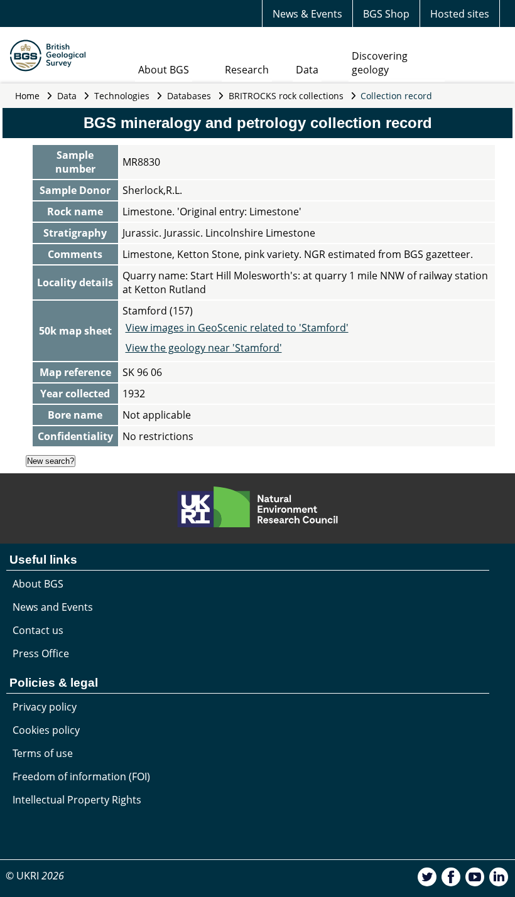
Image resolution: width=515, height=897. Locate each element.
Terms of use (43, 753)
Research (247, 70)
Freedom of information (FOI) (81, 776)
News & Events (307, 14)
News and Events (53, 607)
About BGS (163, 70)
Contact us (38, 630)
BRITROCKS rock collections (286, 96)
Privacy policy (45, 707)
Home (27, 96)
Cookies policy (46, 730)
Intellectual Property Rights (77, 800)
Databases (189, 96)
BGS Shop (386, 14)
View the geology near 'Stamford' (204, 348)
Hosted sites (459, 14)
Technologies (121, 96)
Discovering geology (380, 63)
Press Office (41, 653)
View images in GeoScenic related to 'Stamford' (237, 328)
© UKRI (35, 876)
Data (307, 70)
